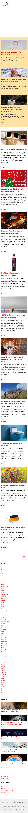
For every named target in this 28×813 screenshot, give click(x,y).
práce (2, 122)
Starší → (25, 556)
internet (2, 545)
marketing (3, 165)
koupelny (3, 461)
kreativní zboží (4, 207)
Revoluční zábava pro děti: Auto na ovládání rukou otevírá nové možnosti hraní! (12, 724)
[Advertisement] (14, 22)
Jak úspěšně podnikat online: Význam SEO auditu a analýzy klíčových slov (11, 109)
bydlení (2, 377)
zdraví (2, 63)
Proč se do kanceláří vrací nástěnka (13, 149)
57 (18, 556)
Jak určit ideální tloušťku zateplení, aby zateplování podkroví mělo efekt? (13, 359)
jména (2, 503)
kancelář (3, 333)
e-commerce (3, 419)
